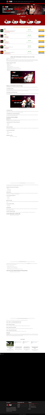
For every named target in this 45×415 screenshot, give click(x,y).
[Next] (43, 9)
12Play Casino (8, 407)
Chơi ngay (41, 35)
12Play (14, 1)
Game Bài (16, 1)
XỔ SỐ (32, 1)
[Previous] (1, 9)
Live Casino (22, 1)
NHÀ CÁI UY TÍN (25, 1)
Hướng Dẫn (19, 1)
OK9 (4, 45)
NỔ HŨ (28, 1)
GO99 (5, 50)
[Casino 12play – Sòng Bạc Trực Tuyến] (9, 1)
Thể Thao (30, 1)
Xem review (41, 31)
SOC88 (5, 34)
